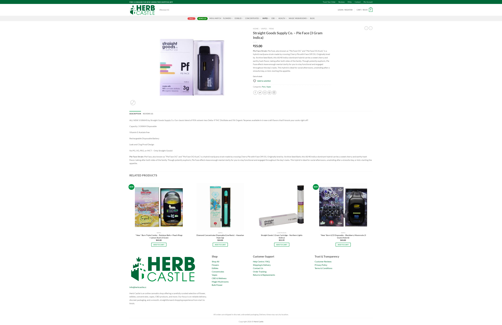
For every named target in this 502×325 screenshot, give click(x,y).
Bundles (202, 19)
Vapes (265, 18)
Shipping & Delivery (262, 265)
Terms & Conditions (323, 268)
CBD (273, 18)
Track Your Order (329, 2)
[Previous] (130, 217)
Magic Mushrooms (298, 18)
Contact (358, 2)
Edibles (238, 18)
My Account (368, 2)
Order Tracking (259, 271)
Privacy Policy (321, 265)
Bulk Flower (217, 285)
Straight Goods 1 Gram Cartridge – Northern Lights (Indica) (281, 236)
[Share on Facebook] (255, 92)
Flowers (227, 18)
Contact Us (258, 268)
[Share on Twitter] (260, 92)
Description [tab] (135, 114)
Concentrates (252, 18)
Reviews (341, 2)
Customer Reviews (323, 261)
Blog (312, 18)
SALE (191, 19)
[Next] (372, 217)
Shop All (215, 261)
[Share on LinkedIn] (274, 92)
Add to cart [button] (158, 244)
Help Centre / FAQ (261, 261)
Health (281, 18)
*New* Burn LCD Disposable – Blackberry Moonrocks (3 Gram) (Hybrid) (343, 236)
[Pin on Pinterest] (269, 92)
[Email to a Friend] (265, 92)
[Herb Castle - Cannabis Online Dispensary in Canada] (142, 9)
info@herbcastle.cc (137, 287)
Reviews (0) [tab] (148, 114)
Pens (271, 29)
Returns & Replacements (264, 275)
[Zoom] (132, 102)
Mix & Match (215, 18)
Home (256, 29)
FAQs (350, 2)
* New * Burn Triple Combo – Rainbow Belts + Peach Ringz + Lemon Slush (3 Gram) (158, 236)
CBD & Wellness (219, 278)
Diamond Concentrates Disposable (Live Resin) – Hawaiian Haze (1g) (220, 236)
